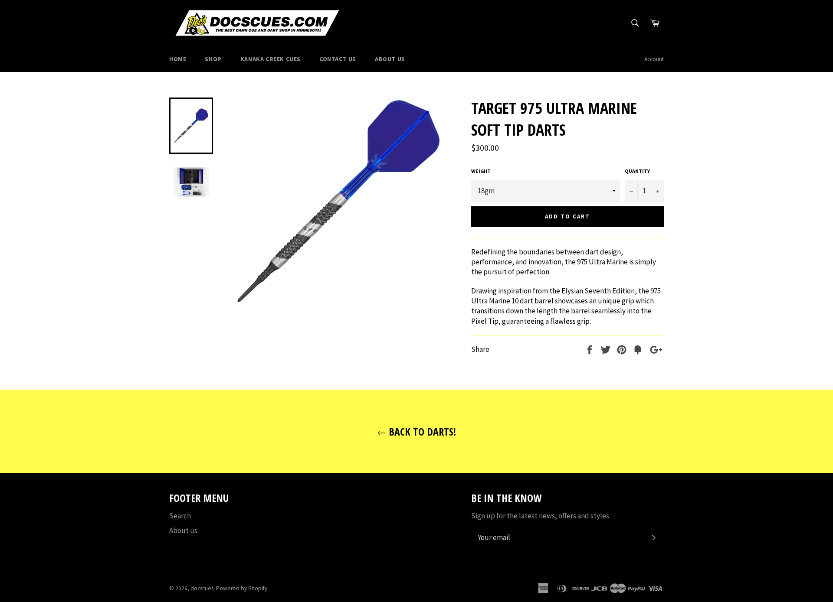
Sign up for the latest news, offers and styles (540, 516)
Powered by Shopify (241, 588)
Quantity (637, 171)
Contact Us (337, 59)
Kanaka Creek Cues (270, 59)
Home (177, 59)
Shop (213, 59)
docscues (201, 588)
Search (180, 516)
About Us (390, 59)
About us (183, 530)
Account (654, 59)
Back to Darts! (421, 431)
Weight (481, 171)
